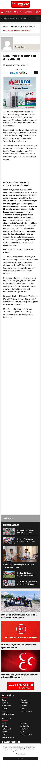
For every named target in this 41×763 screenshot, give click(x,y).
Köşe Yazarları (17, 26)
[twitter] (14, 73)
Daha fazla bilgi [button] (20, 754)
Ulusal (4, 711)
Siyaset (4, 708)
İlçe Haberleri (25, 703)
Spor (22, 708)
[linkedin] (17, 73)
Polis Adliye (24, 705)
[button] (39, 12)
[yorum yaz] (25, 73)
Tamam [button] (20, 758)
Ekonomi (18, 12)
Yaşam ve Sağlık (26, 711)
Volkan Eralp (28, 26)
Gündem (28, 12)
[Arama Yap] (37, 18)
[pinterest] (20, 73)
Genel (8, 12)
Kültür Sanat (6, 705)
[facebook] (11, 73)
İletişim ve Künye (8, 714)
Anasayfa (6, 26)
